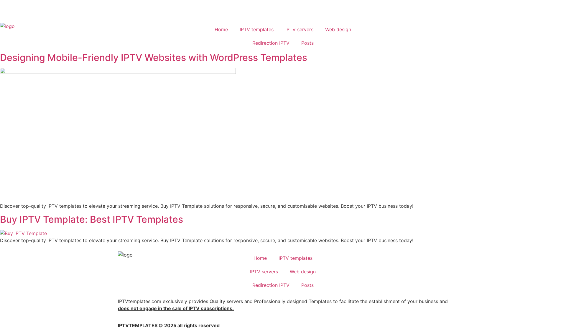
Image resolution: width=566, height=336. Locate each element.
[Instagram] (59, 10)
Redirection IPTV (270, 43)
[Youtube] (10, 10)
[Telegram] (42, 10)
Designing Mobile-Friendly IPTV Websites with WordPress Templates (153, 57)
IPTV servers (299, 29)
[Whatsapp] (26, 10)
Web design (338, 29)
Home (221, 29)
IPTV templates (257, 29)
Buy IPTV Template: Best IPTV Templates (91, 219)
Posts (307, 43)
